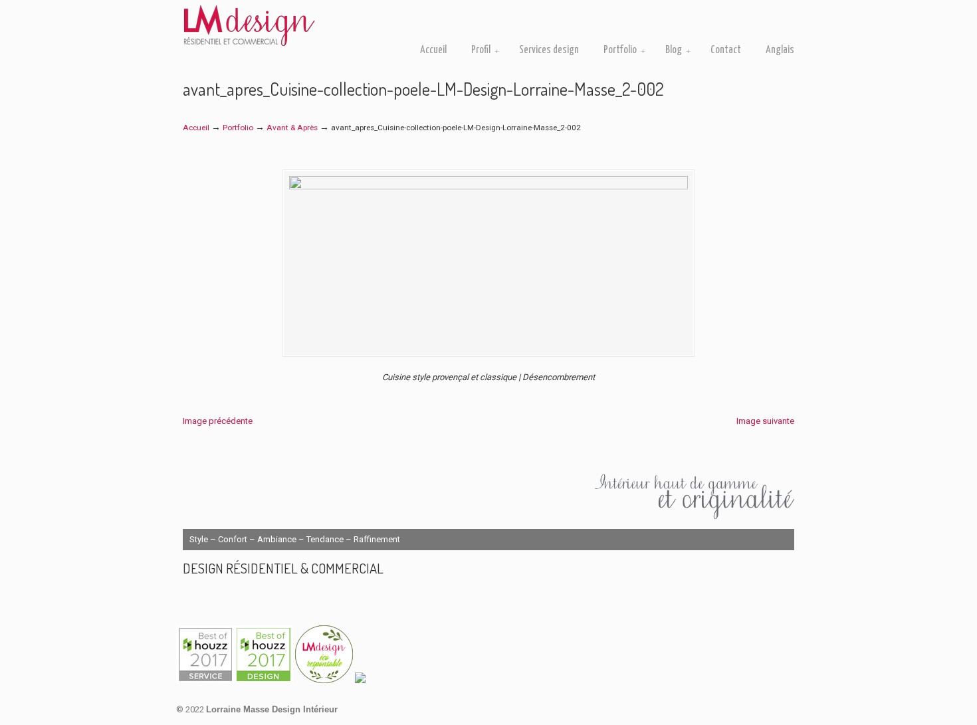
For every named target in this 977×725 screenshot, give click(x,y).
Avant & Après (292, 127)
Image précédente (218, 421)
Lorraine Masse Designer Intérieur (249, 25)
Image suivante (765, 421)
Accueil (196, 127)
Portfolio (238, 127)
